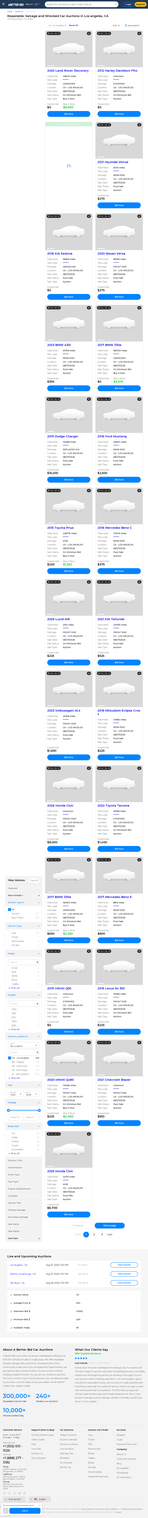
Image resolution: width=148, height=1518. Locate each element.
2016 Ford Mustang (112, 436)
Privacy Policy (99, 1509)
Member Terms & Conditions (132, 1509)
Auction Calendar (68, 1439)
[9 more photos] (119, 689)
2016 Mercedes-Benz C (115, 527)
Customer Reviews (126, 1459)
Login (119, 1439)
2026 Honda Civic (60, 805)
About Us (121, 1454)
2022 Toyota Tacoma (113, 805)
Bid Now (68, 114)
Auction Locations (69, 1444)
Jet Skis (92, 1467)
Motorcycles (94, 1449)
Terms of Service (87, 1509)
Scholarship (122, 1473)
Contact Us (37, 1453)
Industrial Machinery (98, 1476)
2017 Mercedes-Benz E (115, 897)
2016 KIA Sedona (59, 253)
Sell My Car (65, 1467)
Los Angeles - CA (18, 1265)
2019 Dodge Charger (62, 436)
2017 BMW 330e (109, 345)
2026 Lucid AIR (58, 619)
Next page (109, 1225)
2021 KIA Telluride (111, 619)
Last (109, 1234)
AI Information (124, 1477)
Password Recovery (127, 1444)
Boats (91, 1463)
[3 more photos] (119, 49)
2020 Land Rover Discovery (68, 70)
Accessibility (123, 1468)
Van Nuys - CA (17, 1283)
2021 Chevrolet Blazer (114, 1080)
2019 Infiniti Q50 (59, 988)
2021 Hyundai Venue (113, 162)
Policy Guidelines (111, 1509)
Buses (91, 1453)
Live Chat (36, 1449)
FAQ (33, 1444)
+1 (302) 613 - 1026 (12, 1448)
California (19, 11)
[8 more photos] (68, 49)
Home (9, 11)
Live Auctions (66, 1449)
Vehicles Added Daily (13, 1415)
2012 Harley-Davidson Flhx (117, 70)
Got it (25, 1510)
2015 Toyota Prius (60, 527)
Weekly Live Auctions (47, 1401)
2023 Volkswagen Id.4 (63, 710)
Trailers (91, 1458)
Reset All (73, 25)
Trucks (91, 1439)
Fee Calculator (38, 1458)
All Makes (64, 1458)
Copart (118, 1512)
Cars (90, 1435)
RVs (90, 1444)
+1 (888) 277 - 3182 (13, 1460)
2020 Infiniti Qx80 (60, 1080)
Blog (119, 1463)
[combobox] (23, 1045)
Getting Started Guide (42, 1435)
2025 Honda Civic (60, 1171)
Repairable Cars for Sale (14, 1401)
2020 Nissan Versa (111, 253)
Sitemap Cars (66, 1453)
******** (66, 80)
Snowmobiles (95, 1472)
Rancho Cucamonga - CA (23, 1274)
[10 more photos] (119, 140)
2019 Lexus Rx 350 (111, 988)
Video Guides (38, 1439)
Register (121, 1435)
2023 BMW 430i (59, 345)
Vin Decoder (66, 1463)
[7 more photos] (119, 323)
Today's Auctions (68, 1435)
